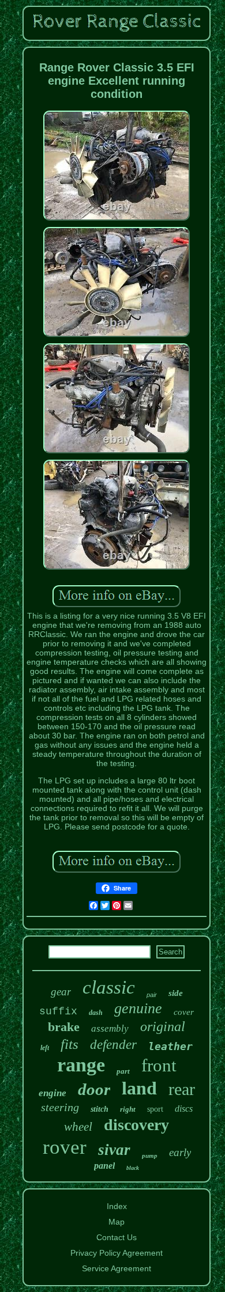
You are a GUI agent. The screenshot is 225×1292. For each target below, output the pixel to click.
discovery (136, 1125)
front (159, 1065)
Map (116, 1221)
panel (104, 1165)
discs (184, 1108)
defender (113, 1044)
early (180, 1152)
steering (60, 1107)
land (139, 1088)
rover (65, 1147)
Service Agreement (116, 1268)
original (162, 1026)
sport (155, 1109)
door (94, 1089)
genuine (138, 1008)
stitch (99, 1109)
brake (64, 1027)
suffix (58, 1011)
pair (152, 994)
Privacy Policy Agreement (116, 1252)
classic (108, 987)
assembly (110, 1028)
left (44, 1048)
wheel (78, 1127)
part (123, 1071)
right (128, 1109)
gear (61, 992)
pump (150, 1155)
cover (184, 1012)
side (175, 993)
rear (181, 1088)
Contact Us (116, 1237)
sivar (114, 1149)
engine (52, 1093)
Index (117, 1206)
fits (69, 1044)
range (81, 1064)
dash (96, 1013)
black (132, 1168)
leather (170, 1046)
